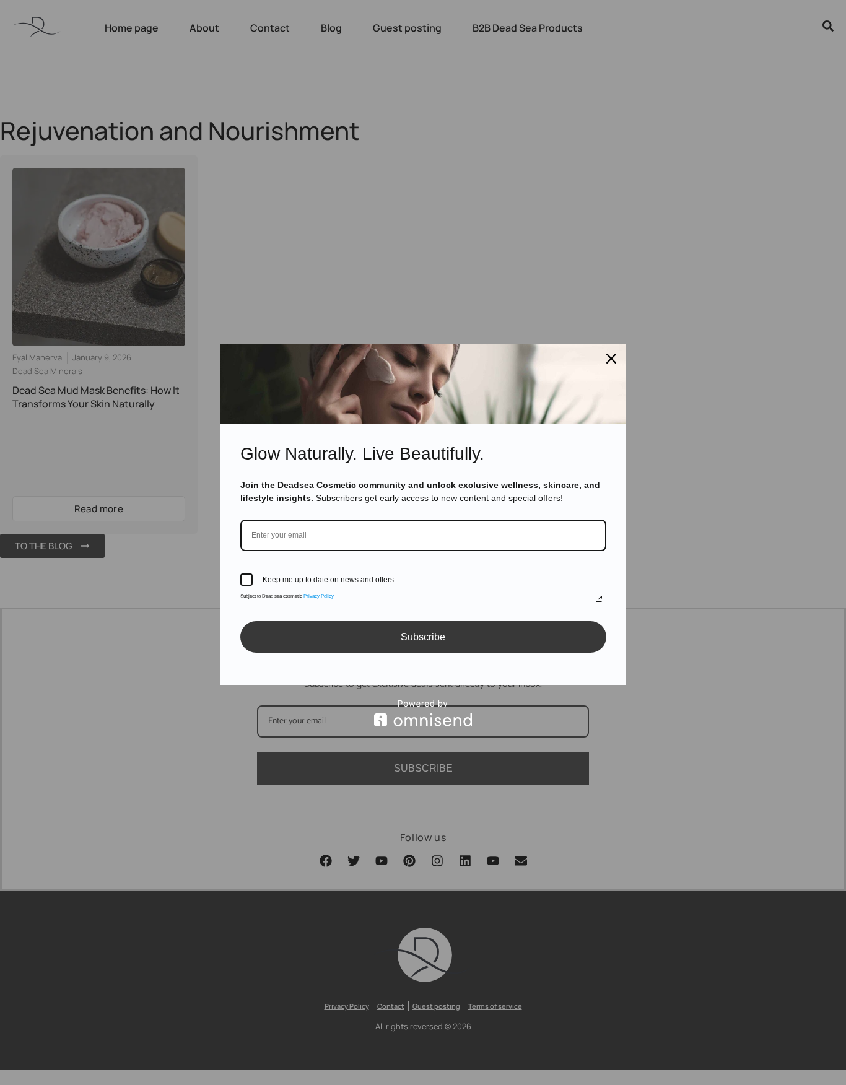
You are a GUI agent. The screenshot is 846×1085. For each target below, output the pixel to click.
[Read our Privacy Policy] (598, 598)
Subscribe (423, 637)
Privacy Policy (318, 596)
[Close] (611, 358)
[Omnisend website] (423, 713)
